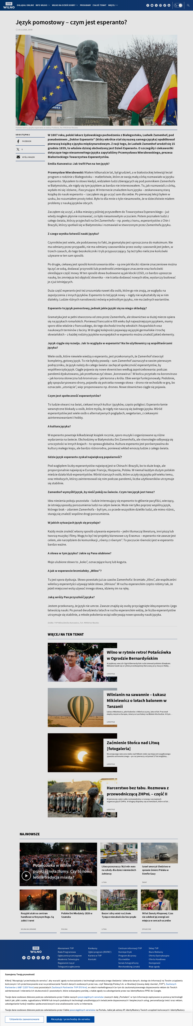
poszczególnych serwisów (91, 997)
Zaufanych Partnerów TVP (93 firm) (69, 987)
